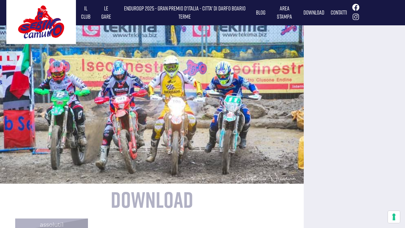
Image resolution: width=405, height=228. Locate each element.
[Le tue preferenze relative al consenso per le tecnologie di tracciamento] (394, 217)
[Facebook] (355, 9)
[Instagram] (355, 19)
